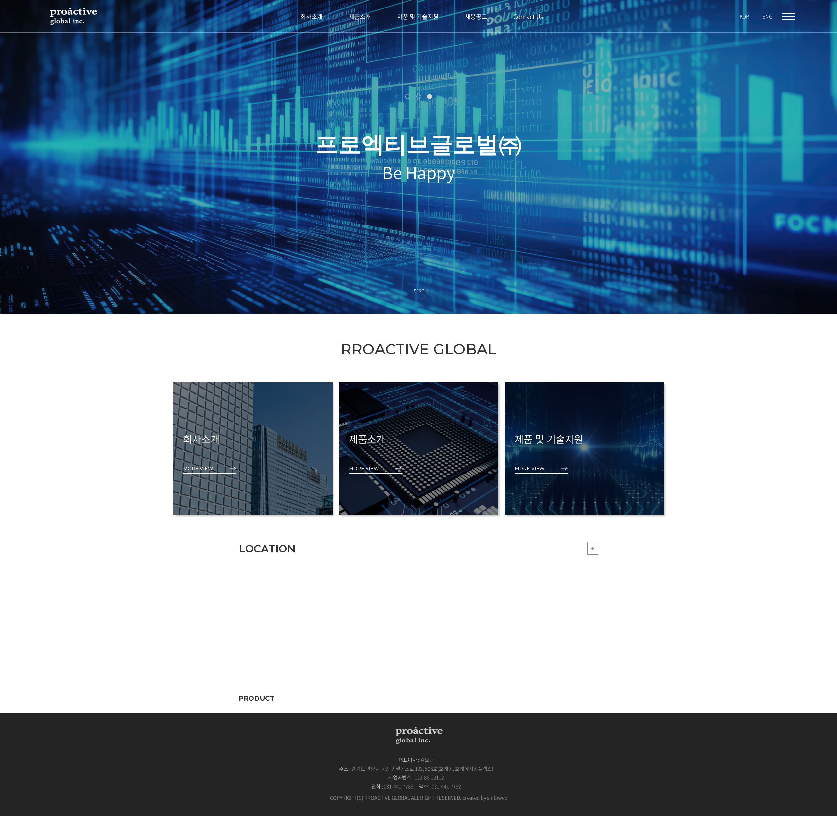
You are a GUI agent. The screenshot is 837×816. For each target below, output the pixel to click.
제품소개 (360, 16)
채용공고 (476, 16)
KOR (744, 16)
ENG (767, 16)
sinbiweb (497, 797)
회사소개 (311, 16)
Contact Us (528, 16)
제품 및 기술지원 (418, 16)
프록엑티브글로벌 (73, 16)
